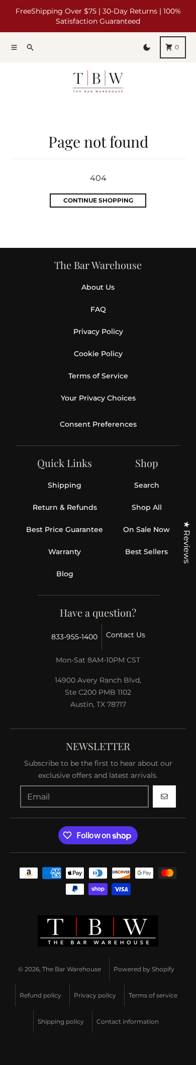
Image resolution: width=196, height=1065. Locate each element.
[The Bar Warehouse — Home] (98, 931)
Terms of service (153, 995)
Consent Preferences (98, 424)
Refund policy (40, 995)
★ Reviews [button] (186, 542)
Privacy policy (95, 995)
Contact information (127, 1021)
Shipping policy (61, 1021)
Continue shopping (98, 200)
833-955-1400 (74, 636)
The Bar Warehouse (71, 969)
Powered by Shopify (144, 969)
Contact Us (125, 634)
